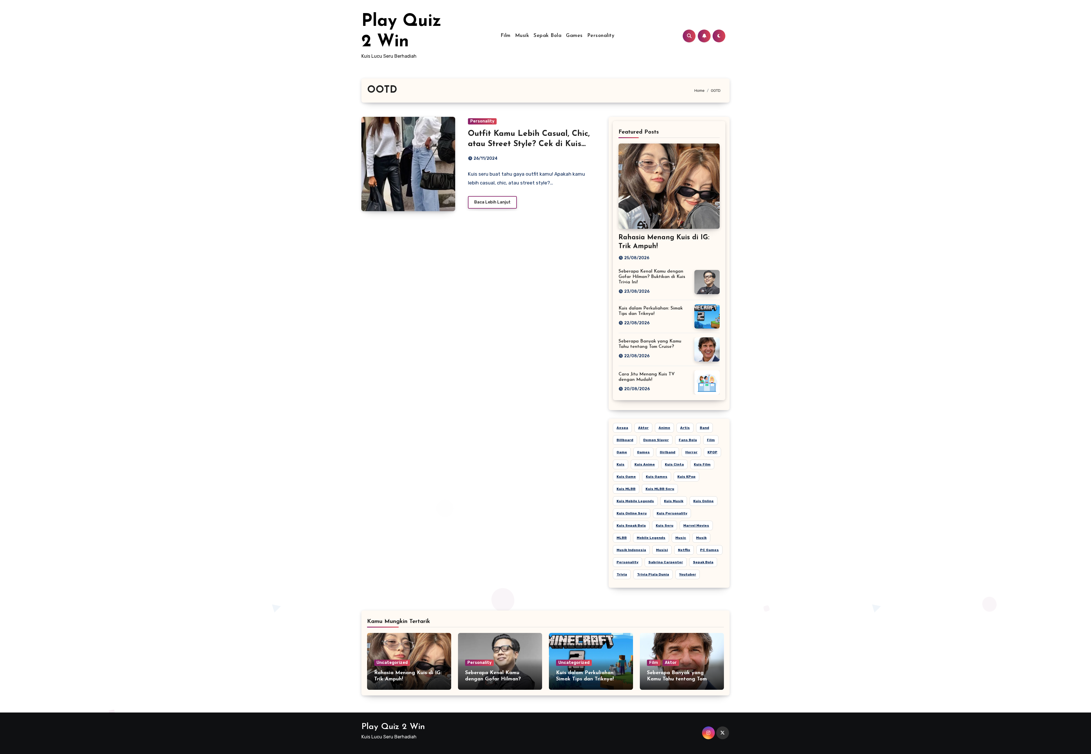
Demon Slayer (656, 440)
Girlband (667, 452)
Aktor (643, 428)
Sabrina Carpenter (665, 562)
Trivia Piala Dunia (653, 574)
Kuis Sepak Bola (631, 525)
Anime (664, 428)
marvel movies (696, 525)
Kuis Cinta (674, 464)
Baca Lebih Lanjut (492, 202)
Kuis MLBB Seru (660, 489)
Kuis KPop (686, 477)
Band (704, 428)
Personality (601, 35)
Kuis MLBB (626, 489)
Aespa (622, 428)
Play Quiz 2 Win (393, 726)
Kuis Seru (664, 525)
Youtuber (687, 574)
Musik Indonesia (631, 550)
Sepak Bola (547, 35)
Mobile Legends (651, 538)
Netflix (684, 550)
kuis (620, 464)
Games (574, 35)
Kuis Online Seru (632, 513)
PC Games (709, 550)
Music (680, 538)
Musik (522, 35)
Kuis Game (626, 477)
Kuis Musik (673, 501)
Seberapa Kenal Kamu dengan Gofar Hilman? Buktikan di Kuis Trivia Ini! (652, 276)
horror (691, 452)
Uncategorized (392, 662)
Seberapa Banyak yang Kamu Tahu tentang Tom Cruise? (677, 679)
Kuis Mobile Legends (635, 501)
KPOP (712, 452)
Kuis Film (702, 464)
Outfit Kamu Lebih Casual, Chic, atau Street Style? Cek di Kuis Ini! (529, 144)
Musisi (662, 550)
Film (506, 35)
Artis (685, 428)
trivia (622, 574)
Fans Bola (688, 440)
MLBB (622, 538)
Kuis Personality (672, 513)
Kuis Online (703, 501)
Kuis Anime (644, 464)
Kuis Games (656, 477)
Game (622, 452)
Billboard (625, 440)
